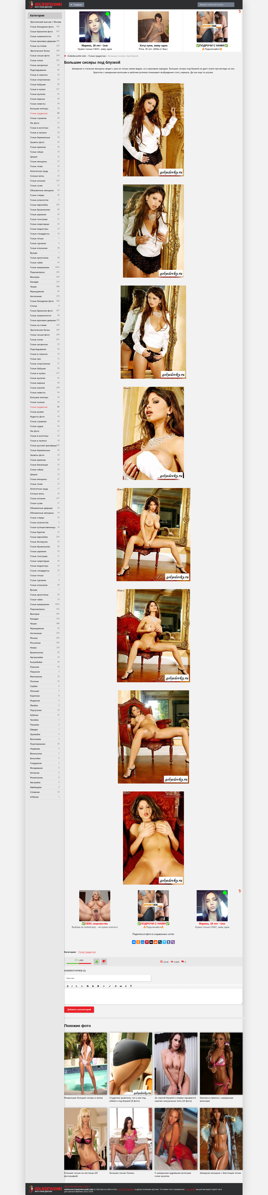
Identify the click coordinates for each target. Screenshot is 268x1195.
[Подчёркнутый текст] (76, 986)
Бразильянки (36, 652)
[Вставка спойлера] (131, 986)
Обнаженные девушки (41, 508)
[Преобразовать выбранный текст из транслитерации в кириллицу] (126, 986)
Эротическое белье (40, 51)
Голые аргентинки (39, 258)
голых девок (190, 1189)
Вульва (33, 253)
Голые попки (36, 60)
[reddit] (155, 942)
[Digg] (151, 942)
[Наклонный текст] (72, 986)
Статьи (33, 306)
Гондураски (36, 763)
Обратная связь (71, 1186)
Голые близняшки (39, 464)
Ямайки (34, 705)
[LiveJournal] (160, 942)
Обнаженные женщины (42, 190)
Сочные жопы (37, 176)
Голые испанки (37, 180)
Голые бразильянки (40, 209)
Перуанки (35, 671)
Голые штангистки (39, 200)
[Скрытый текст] (115, 986)
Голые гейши (36, 152)
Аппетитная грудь (39, 171)
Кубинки (34, 715)
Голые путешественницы (42, 527)
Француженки (37, 291)
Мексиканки (36, 676)
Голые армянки (38, 147)
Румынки (34, 667)
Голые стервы (37, 195)
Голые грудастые (38, 113)
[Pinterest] (147, 942)
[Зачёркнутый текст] (82, 986)
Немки (33, 647)
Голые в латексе (38, 132)
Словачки (35, 792)
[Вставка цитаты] (120, 986)
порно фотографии (125, 1189)
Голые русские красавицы (43, 445)
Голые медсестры (39, 229)
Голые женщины (38, 161)
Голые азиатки (37, 387)
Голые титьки (36, 238)
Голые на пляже (38, 46)
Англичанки (36, 296)
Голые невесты (37, 103)
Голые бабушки (38, 84)
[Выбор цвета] (109, 986)
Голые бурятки (37, 532)
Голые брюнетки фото (41, 31)
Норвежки (35, 748)
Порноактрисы (37, 272)
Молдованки (36, 768)
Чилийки (34, 720)
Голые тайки (36, 262)
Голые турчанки (38, 243)
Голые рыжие (37, 412)
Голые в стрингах (39, 75)
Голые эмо (35, 359)
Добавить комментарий (79, 1009)
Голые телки (36, 166)
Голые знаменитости (40, 36)
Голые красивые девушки (43, 41)
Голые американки (39, 267)
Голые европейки (39, 205)
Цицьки (33, 156)
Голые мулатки (37, 94)
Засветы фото (37, 142)
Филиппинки (36, 777)
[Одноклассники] (138, 942)
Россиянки (35, 643)
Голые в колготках (39, 128)
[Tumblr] (168, 942)
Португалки (36, 710)
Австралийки (36, 657)
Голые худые (36, 426)
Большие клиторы (39, 108)
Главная (78, 4)
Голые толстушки (38, 219)
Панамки (34, 724)
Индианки (35, 700)
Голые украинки (38, 214)
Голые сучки (36, 185)
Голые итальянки (38, 248)
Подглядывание (38, 70)
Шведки (34, 729)
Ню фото (34, 123)
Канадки (34, 282)
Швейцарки (36, 787)
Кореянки (35, 696)
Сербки (34, 686)
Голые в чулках (37, 89)
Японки (34, 638)
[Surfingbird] (164, 942)
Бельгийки (35, 758)
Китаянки (34, 773)
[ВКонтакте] (134, 942)
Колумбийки (36, 662)
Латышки (34, 691)
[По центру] (93, 986)
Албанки (34, 797)
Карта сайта (84, 1186)
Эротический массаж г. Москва (45, 22)
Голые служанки (38, 118)
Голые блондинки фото (42, 26)
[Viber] (173, 942)
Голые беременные (40, 137)
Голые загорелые (39, 65)
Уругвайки (35, 734)
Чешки (33, 286)
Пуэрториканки (37, 744)
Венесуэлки (36, 753)
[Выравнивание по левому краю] (87, 986)
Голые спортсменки (40, 79)
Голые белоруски (39, 542)
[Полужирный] (67, 986)
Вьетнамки (35, 739)
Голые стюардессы (39, 233)
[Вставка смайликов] (104, 986)
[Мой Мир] (142, 942)
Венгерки (34, 277)
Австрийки (35, 782)
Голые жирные (37, 99)
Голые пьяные (37, 402)
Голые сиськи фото (40, 55)
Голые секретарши (39, 224)
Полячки (34, 681)
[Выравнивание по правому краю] (98, 986)
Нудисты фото (37, 416)
